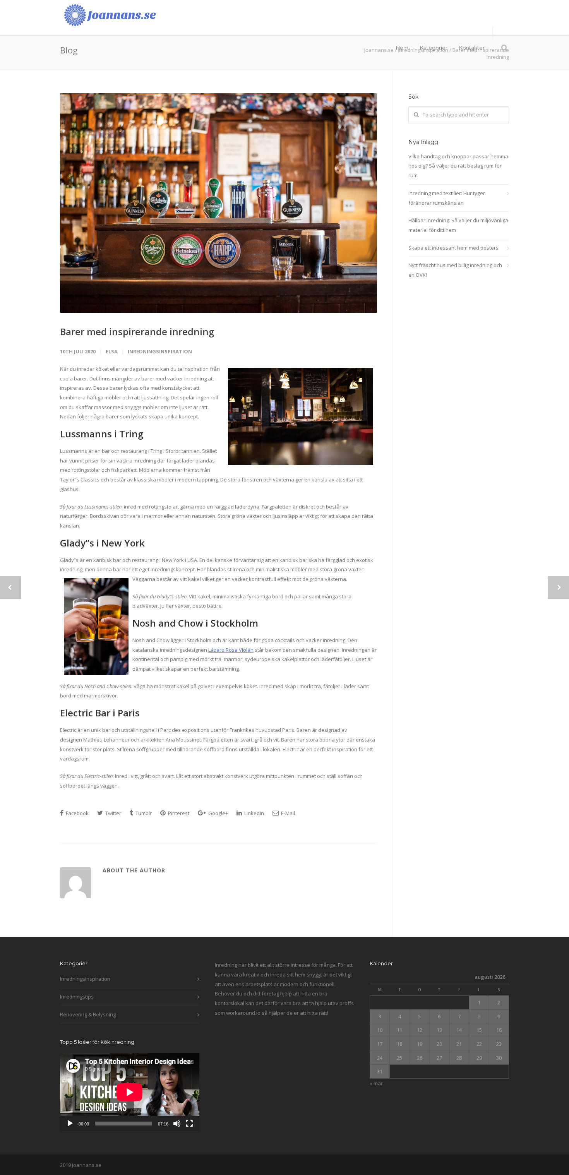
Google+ (217, 813)
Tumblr (143, 813)
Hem (402, 48)
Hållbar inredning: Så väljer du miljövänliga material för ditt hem (458, 225)
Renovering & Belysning (88, 1014)
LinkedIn (253, 813)
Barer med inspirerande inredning (137, 331)
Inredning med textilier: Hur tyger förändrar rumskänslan (446, 198)
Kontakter (472, 48)
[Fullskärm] (189, 1123)
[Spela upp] (70, 1123)
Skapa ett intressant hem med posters (453, 247)
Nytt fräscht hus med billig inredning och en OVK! (455, 270)
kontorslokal (229, 1003)
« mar (376, 1083)
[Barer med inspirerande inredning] (218, 203)
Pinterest (178, 813)
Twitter (112, 813)
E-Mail (287, 813)
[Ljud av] (177, 1123)
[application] (129, 1092)
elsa (112, 351)
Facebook (77, 813)
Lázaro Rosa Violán (231, 649)
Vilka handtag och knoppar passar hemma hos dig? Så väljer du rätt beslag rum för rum (458, 166)
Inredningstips (77, 996)
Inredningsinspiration (160, 351)
